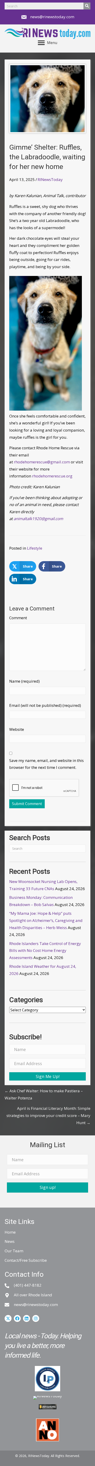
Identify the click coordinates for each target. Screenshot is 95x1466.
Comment (18, 617)
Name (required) (24, 681)
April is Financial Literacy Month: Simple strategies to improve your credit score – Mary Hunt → (48, 1115)
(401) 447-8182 (28, 1285)
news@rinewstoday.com (52, 16)
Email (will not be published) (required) (45, 705)
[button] (47, 1076)
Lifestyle (34, 548)
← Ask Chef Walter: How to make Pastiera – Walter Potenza (44, 1094)
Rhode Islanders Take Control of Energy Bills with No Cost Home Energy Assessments (45, 950)
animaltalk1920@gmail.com (38, 518)
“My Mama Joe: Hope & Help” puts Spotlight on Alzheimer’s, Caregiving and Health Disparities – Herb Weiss (46, 920)
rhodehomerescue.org (52, 476)
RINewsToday (50, 179)
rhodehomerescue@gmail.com (42, 462)
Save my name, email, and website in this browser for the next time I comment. (46, 764)
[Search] (86, 6)
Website (16, 729)
